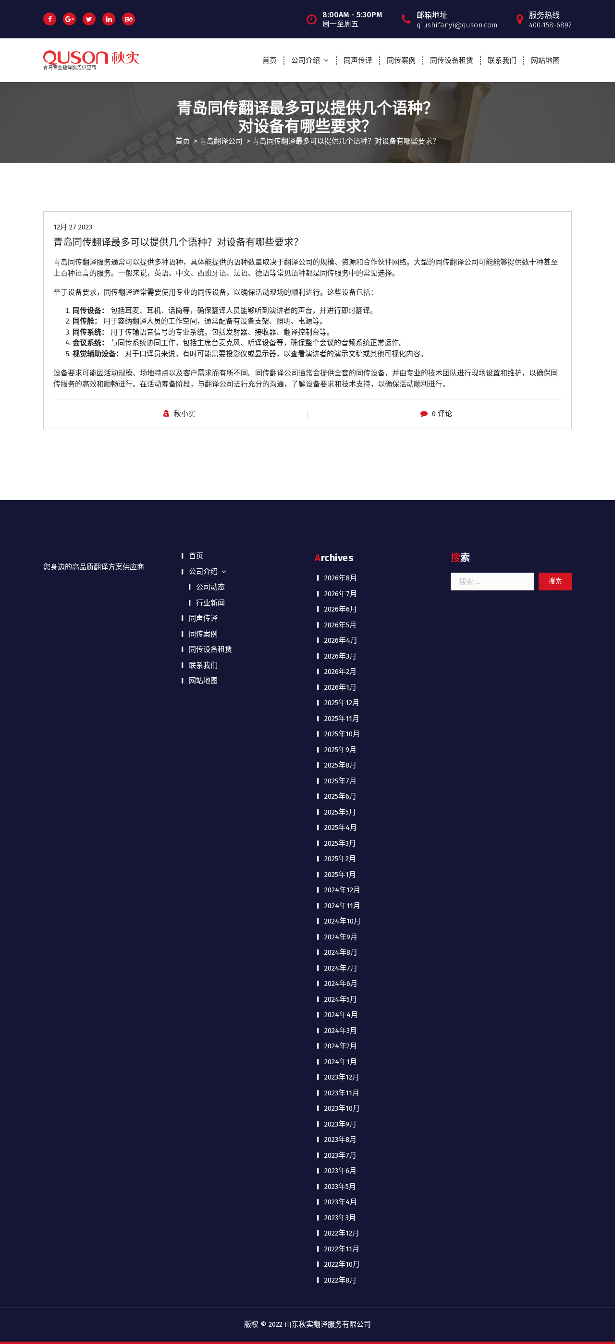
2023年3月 (340, 1217)
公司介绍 (305, 60)
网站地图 (545, 60)
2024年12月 (342, 890)
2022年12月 (341, 1233)
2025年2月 (340, 858)
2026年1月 (340, 687)
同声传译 (358, 60)
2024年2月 (340, 1046)
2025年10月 (342, 734)
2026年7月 (340, 593)
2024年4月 (341, 1014)
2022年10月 (342, 1264)
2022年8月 (340, 1280)
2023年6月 (340, 1170)
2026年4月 (340, 640)
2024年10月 (342, 921)
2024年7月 (340, 968)
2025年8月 (340, 765)
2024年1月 (340, 1061)
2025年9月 (340, 749)
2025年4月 (340, 827)
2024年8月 (340, 952)
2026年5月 (340, 625)
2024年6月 (340, 983)
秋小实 (185, 413)
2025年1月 (340, 874)
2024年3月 (340, 1030)
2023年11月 (341, 1093)
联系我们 (502, 60)
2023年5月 (340, 1186)
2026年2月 (340, 671)
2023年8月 (340, 1139)
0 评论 (442, 413)
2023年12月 (341, 1077)
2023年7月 (340, 1155)
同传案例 (401, 60)
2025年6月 (340, 796)
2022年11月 (341, 1249)
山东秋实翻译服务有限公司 (327, 1324)
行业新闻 (210, 603)
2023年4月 (340, 1202)
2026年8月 (340, 578)
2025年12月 (341, 702)
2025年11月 (341, 718)
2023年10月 (342, 1108)
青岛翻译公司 (221, 141)
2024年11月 (342, 905)
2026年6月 (340, 609)
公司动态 (210, 587)
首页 (269, 60)
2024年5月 (340, 999)
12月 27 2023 (72, 227)
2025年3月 (340, 843)
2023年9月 (340, 1124)
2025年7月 (340, 781)
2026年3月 (340, 656)
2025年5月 (340, 812)
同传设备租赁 (451, 60)
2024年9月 (340, 937)
